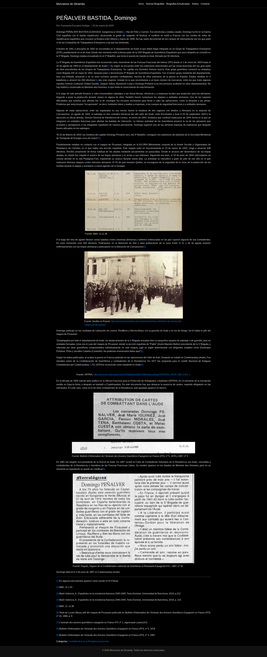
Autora (195, 4)
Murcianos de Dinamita (70, 3)
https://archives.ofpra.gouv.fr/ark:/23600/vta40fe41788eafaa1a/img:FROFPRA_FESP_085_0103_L (142, 374)
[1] (123, 32)
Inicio (141, 4)
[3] (96, 80)
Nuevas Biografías (155, 4)
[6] (142, 351)
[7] (90, 365)
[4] (99, 138)
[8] (142, 365)
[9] (103, 469)
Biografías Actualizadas (178, 4)
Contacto (205, 4)
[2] (108, 66)
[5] (144, 247)
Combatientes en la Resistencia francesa (88, 641)
